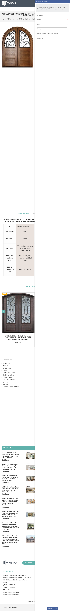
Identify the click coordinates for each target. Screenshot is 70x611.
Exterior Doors (7, 377)
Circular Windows (8, 368)
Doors (5, 370)
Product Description (23, 213)
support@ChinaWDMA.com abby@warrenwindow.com (11, 592)
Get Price (5, 460)
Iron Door (6, 382)
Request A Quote (52, 608)
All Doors (6, 366)
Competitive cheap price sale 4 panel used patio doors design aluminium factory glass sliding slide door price (10, 526)
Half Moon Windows (9, 380)
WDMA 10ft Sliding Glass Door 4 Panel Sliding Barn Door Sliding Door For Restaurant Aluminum (10, 466)
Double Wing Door (8, 375)
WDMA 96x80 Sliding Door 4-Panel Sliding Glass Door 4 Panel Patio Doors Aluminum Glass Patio (10, 514)
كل (3, 19)
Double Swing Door (9, 373)
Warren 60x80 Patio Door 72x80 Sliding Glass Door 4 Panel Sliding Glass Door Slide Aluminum (10, 455)
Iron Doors (6, 384)
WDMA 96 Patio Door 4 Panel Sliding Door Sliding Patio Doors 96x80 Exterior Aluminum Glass (10, 478)
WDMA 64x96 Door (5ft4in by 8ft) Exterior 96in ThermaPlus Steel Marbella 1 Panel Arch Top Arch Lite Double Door (18, 337)
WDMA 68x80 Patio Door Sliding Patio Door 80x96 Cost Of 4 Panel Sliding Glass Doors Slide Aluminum (10, 502)
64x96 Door (6, 363)
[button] (52, 1)
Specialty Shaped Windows (11, 386)
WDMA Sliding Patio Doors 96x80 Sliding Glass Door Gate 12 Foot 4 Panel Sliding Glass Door (10, 489)
